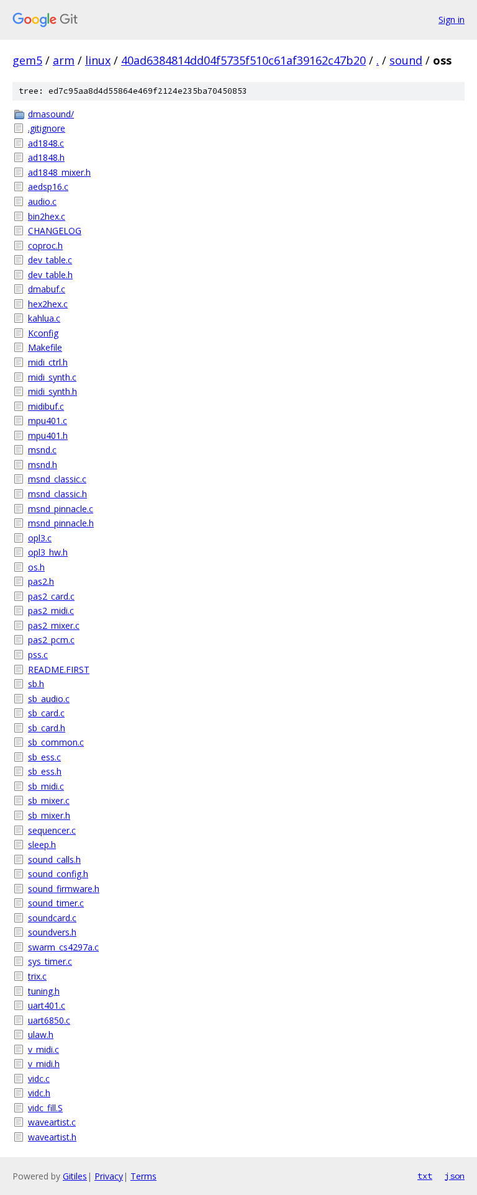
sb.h (36, 684)
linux (98, 60)
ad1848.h (46, 157)
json (455, 1175)
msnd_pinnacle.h (61, 523)
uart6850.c (49, 1020)
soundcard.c (52, 918)
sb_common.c (56, 742)
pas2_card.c (51, 596)
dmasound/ (51, 114)
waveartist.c (52, 1122)
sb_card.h (46, 728)
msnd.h (42, 465)
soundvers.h (52, 932)
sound (405, 60)
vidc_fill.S (45, 1108)
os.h (36, 567)
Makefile (45, 347)
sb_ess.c (44, 757)
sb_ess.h (44, 771)
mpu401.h (48, 435)
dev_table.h (50, 275)
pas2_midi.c (51, 610)
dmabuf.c (46, 289)
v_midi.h (44, 1064)
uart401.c (46, 1005)
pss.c (38, 655)
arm (64, 60)
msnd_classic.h (57, 494)
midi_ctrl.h (48, 362)
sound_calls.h (54, 859)
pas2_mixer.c (54, 625)
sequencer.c (52, 830)
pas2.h (41, 581)
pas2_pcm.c (51, 640)
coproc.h (45, 245)
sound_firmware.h (63, 889)
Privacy (108, 1176)
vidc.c (39, 1079)
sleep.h (42, 844)
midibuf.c (46, 406)
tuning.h (44, 991)
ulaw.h (40, 1034)
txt (424, 1175)
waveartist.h (52, 1137)
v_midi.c (43, 1049)
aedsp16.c (48, 186)
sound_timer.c (56, 903)
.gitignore (46, 128)
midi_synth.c (52, 377)
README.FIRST (58, 669)
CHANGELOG (54, 231)
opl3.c (40, 538)
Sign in (451, 19)
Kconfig (43, 333)
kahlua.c (44, 318)
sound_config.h (58, 874)
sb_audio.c (49, 699)
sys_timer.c (50, 961)
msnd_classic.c (57, 479)
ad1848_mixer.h (59, 172)
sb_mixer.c (49, 800)
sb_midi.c (46, 786)
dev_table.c (50, 260)
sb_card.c (46, 713)
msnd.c (42, 450)
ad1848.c (46, 143)
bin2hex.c (46, 216)
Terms (143, 1176)
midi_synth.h (52, 391)
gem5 (27, 60)
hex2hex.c (48, 304)
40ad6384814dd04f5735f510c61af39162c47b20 (243, 60)
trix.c (37, 976)
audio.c (42, 201)
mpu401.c (47, 420)
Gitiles (75, 1176)
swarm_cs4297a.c (63, 947)
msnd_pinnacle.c (60, 509)
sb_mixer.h (49, 815)
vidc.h (39, 1093)
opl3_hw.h (48, 552)
